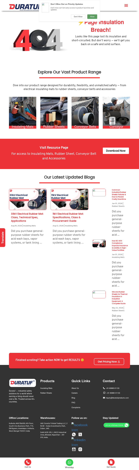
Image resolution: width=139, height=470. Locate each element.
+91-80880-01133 (112, 388)
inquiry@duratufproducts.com (117, 397)
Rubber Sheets (46, 393)
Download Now (116, 151)
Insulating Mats (46, 388)
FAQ (73, 402)
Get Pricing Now (108, 361)
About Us (75, 388)
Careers (75, 393)
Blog (73, 397)
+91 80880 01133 (113, 393)
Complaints (76, 407)
